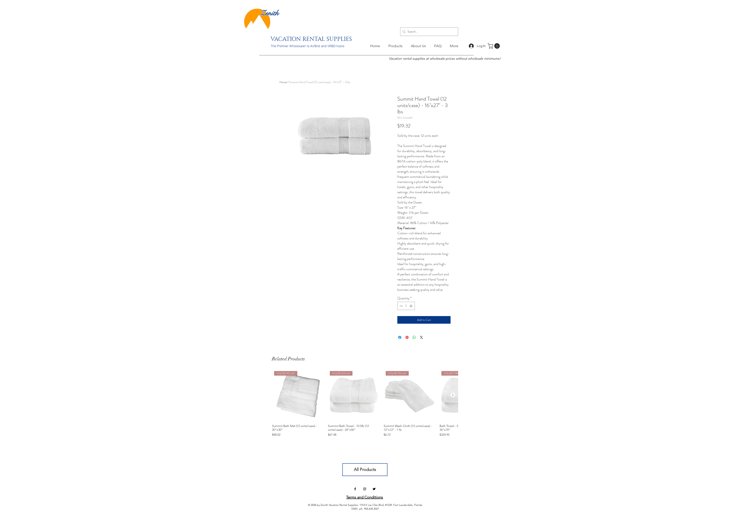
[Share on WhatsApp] (414, 337)
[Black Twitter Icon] (374, 489)
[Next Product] (453, 395)
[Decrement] (401, 306)
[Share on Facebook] (400, 337)
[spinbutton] (406, 306)
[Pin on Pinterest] (407, 337)
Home (283, 82)
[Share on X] (421, 337)
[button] (494, 46)
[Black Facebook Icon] (355, 489)
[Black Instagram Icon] (365, 489)
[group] (365, 403)
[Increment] (411, 306)
